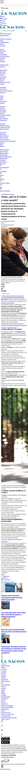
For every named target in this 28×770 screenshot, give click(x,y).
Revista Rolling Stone (5, 156)
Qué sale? (2, 124)
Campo (2, 53)
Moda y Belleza (4, 118)
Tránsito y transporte (5, 39)
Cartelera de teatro (5, 127)
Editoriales (3, 87)
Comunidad (3, 77)
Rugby (1, 98)
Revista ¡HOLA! (4, 151)
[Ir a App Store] (5, 743)
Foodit (3, 21)
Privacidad (10, 757)
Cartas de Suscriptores (6, 91)
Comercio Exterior (5, 56)
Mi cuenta (4, 25)
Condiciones (4, 757)
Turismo (2, 108)
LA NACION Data (4, 42)
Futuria (2, 49)
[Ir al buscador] (2, 10)
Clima (1, 40)
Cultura (2, 75)
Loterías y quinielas (5, 115)
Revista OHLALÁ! (4, 150)
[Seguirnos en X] (2, 726)
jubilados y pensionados (7, 303)
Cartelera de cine (4, 125)
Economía (11, 194)
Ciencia (2, 80)
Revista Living (3, 155)
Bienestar (2, 79)
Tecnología (3, 110)
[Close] (2, 655)
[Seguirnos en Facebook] (2, 721)
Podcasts (2, 117)
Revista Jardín (3, 158)
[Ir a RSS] (2, 735)
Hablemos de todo (5, 82)
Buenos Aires (3, 70)
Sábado (2, 143)
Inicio (3, 16)
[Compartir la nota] (2, 287)
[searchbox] (13, 31)
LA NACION (4, 194)
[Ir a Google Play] (5, 740)
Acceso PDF (3, 132)
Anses (2, 574)
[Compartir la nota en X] (4, 291)
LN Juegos (2, 106)
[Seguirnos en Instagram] (2, 730)
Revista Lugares (4, 153)
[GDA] (5, 762)
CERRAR (2, 1)
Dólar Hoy (2, 51)
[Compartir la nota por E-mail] (5, 291)
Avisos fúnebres (4, 136)
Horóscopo (3, 111)
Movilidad (2, 58)
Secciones (4, 19)
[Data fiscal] (2, 767)
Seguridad (3, 72)
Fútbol (1, 96)
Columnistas (3, 89)
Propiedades (3, 54)
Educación (3, 73)
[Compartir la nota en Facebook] (2, 291)
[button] (14, 109)
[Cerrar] (24, 28)
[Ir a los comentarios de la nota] (4, 284)
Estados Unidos (4, 65)
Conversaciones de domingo (8, 141)
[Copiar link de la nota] (2, 289)
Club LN (4, 23)
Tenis (1, 99)
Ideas (1, 144)
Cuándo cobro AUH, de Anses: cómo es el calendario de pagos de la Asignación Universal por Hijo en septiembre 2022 (14, 325)
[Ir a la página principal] (14, 14)
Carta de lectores (4, 139)
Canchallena (3, 101)
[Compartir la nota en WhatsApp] (4, 287)
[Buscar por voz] (25, 30)
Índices (2, 59)
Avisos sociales (4, 137)
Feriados (2, 113)
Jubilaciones (6, 576)
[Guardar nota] (2, 284)
